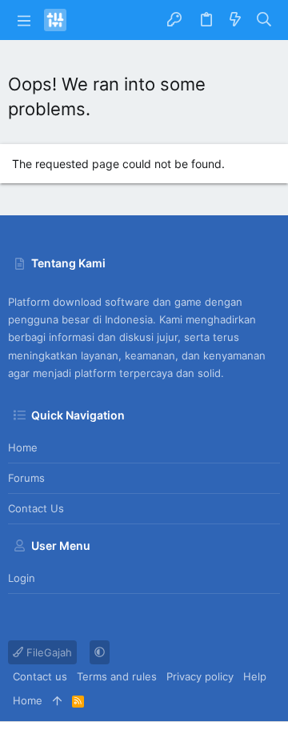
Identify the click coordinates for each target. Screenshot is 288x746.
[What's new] (235, 20)
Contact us (36, 508)
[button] (24, 20)
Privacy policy (200, 676)
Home (23, 447)
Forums (26, 477)
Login (21, 578)
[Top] (57, 700)
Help (254, 676)
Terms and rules (117, 676)
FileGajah (47, 652)
